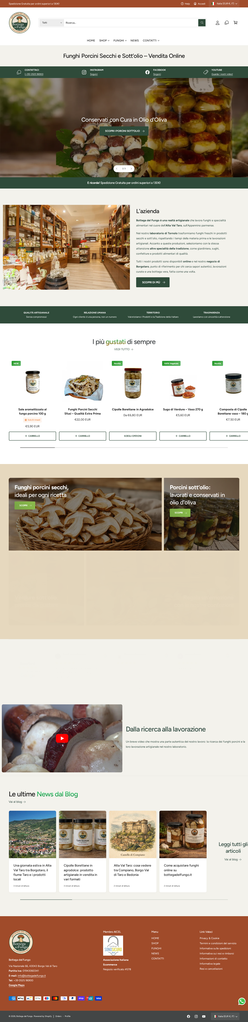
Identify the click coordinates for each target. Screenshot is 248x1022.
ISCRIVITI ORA (121, 531)
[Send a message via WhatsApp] (242, 1001)
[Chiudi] (186, 484)
